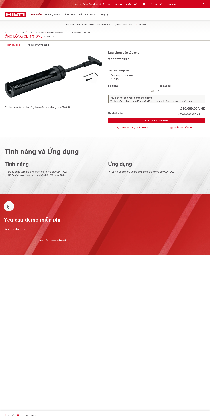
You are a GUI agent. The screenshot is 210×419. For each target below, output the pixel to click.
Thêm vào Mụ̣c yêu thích (134, 127)
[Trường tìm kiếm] (203, 4)
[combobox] (185, 4)
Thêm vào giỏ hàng (158, 120)
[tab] (13, 45)
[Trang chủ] (15, 14)
